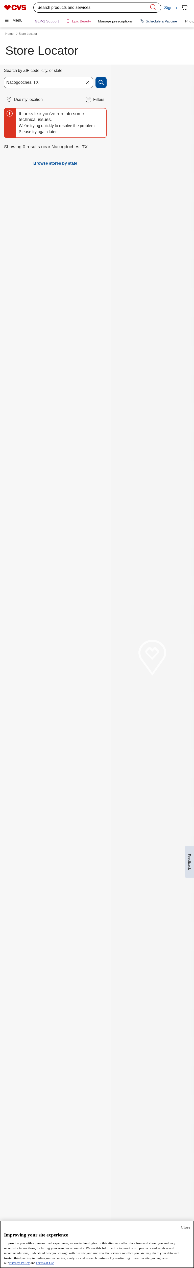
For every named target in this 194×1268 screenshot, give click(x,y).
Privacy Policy (19, 1263)
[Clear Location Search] (87, 82)
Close (185, 1227)
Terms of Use (45, 1263)
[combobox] (48, 82)
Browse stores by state (55, 163)
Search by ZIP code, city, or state (33, 70)
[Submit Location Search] (101, 82)
